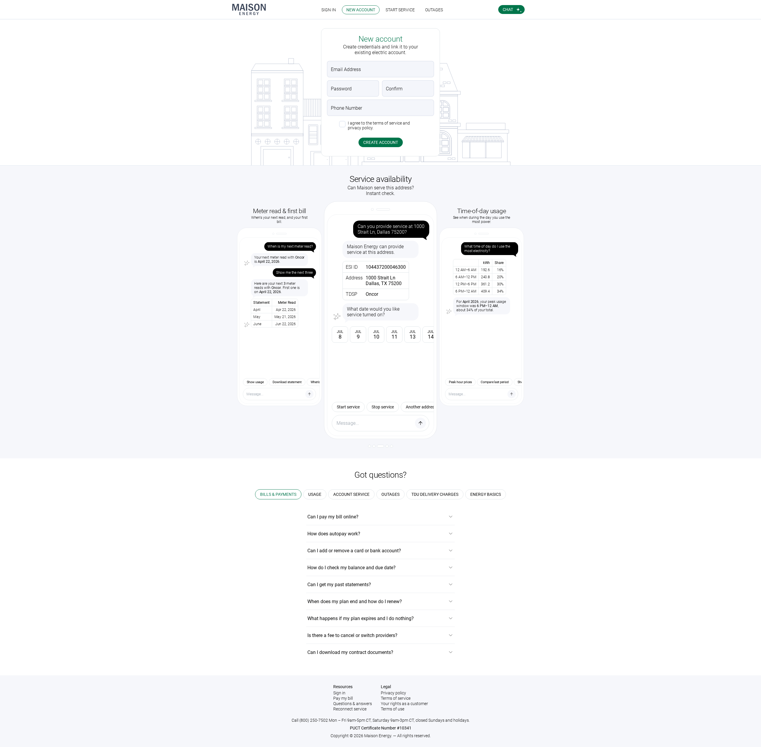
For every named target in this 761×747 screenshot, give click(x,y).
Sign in (339, 693)
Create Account (380, 142)
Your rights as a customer (404, 703)
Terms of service (396, 698)
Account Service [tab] (351, 494)
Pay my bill (343, 698)
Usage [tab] (314, 494)
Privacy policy (393, 693)
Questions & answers (352, 703)
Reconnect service (350, 709)
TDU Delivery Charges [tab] (434, 494)
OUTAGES (434, 9)
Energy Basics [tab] (485, 494)
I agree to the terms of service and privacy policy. (379, 125)
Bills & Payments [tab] (278, 494)
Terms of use (392, 709)
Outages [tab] (390, 494)
